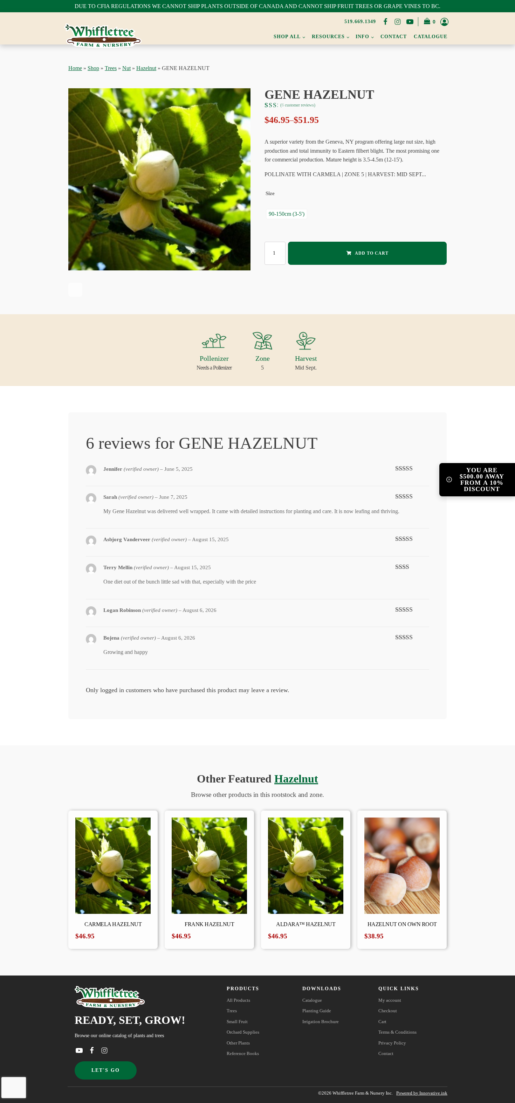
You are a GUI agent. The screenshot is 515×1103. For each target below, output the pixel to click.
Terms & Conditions (397, 1032)
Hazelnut (146, 68)
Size (270, 193)
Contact (393, 36)
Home (75, 68)
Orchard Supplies (243, 1032)
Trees (111, 68)
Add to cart (372, 253)
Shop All (287, 36)
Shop (93, 68)
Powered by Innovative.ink (421, 1093)
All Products (238, 1000)
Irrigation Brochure (320, 1021)
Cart (382, 1021)
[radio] (286, 214)
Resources (328, 36)
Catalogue (430, 36)
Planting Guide (316, 1010)
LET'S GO (105, 1070)
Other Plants (238, 1043)
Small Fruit (237, 1021)
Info (362, 36)
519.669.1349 (360, 21)
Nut (126, 68)
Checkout (387, 1010)
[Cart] (430, 22)
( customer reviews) (297, 105)
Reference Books (243, 1053)
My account (389, 1000)
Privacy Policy (392, 1043)
